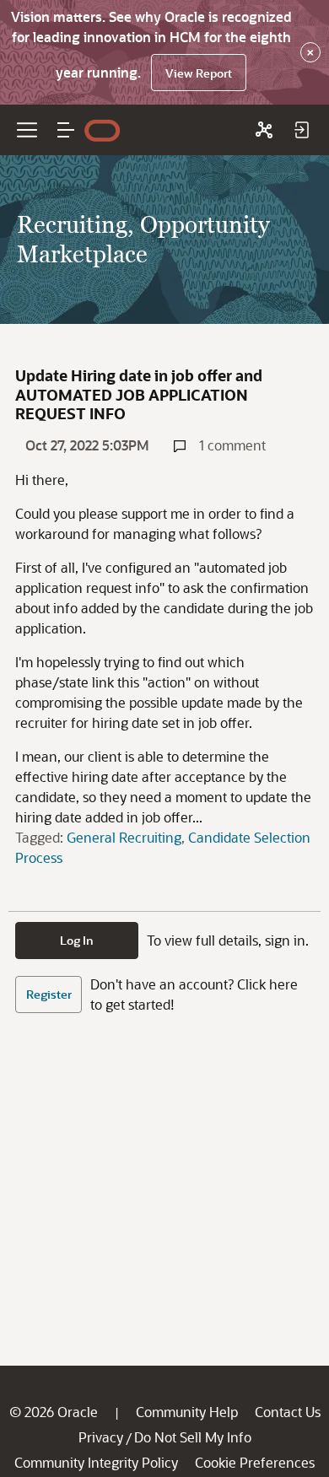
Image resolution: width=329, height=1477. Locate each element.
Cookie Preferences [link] (255, 1462)
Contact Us (288, 1411)
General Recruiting (124, 837)
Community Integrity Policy (96, 1462)
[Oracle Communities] (264, 130)
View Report (198, 73)
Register (49, 994)
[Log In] (301, 130)
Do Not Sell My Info (192, 1437)
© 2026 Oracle (53, 1411)
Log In (77, 940)
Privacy (100, 1437)
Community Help (187, 1411)
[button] (65, 129)
